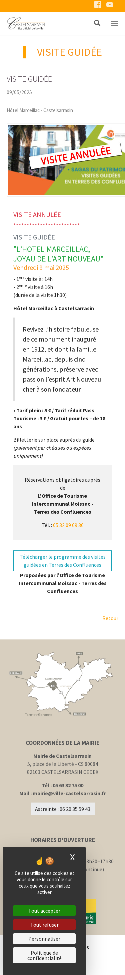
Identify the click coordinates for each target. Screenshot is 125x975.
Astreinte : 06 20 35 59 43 (62, 809)
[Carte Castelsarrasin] (62, 684)
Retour (110, 618)
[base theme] (43, 23)
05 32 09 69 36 (68, 525)
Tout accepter (44, 910)
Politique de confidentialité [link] (44, 955)
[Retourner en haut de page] (110, 960)
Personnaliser (44, 938)
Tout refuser (44, 924)
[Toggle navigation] (114, 23)
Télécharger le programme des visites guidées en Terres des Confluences (63, 560)
